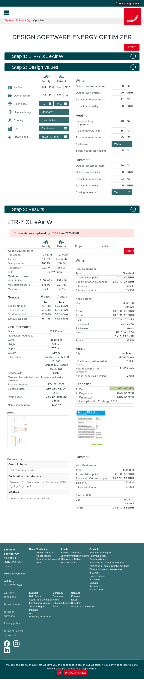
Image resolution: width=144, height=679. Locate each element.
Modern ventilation (45, 552)
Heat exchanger (23, 112)
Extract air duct (17, 310)
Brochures (94, 579)
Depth (11, 348)
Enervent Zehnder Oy (17, 20)
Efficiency (81, 286)
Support (33, 593)
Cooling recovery (86, 192)
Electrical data (16, 388)
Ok (59, 672)
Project (79, 246)
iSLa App (94, 572)
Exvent (74, 599)
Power (79, 340)
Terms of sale (12, 604)
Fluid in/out (82, 323)
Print (130, 251)
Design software (97, 559)
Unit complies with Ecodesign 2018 (96, 401)
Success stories (69, 562)
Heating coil (21, 136)
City (16, 128)
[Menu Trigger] (6, 12)
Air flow (18, 87)
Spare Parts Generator (40, 599)
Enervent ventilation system (75, 556)
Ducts (11, 331)
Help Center (35, 596)
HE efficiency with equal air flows (92, 363)
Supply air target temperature (85, 123)
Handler (104, 246)
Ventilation (41, 549)
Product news (96, 589)
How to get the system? (48, 559)
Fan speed (14, 254)
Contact (75, 593)
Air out (79, 315)
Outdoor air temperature (90, 86)
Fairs (55, 606)
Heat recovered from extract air (88, 370)
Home (32, 549)
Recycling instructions (40, 616)
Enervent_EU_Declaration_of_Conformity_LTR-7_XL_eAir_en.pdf (38, 484)
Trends (64, 549)
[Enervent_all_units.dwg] (19, 431)
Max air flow (15, 280)
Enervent (75, 596)
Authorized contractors (82, 606)
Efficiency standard (87, 290)
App (31, 613)
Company (58, 593)
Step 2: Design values (35, 67)
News (56, 599)
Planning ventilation (71, 559)
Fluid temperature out (88, 137)
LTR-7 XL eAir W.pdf (22, 470)
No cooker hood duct (20, 335)
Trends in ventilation (71, 552)
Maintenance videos (39, 603)
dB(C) (63, 296)
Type (79, 273)
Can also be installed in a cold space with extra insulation (35, 379)
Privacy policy (12, 623)
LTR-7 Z (56, 233)
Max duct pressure (19, 284)
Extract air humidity (87, 106)
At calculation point (20, 250)
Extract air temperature (89, 99)
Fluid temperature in (88, 130)
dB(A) (47, 296)
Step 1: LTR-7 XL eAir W (37, 56)
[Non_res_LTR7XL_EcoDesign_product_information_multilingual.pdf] (90, 427)
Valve (79, 332)
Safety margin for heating (91, 150)
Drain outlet (15, 396)
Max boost (14, 289)
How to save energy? (100, 552)
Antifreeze (82, 144)
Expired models (97, 576)
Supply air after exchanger (91, 281)
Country (18, 120)
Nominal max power (20, 404)
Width (11, 339)
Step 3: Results (28, 209)
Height (12, 344)
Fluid (79, 319)
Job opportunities (61, 603)
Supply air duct (17, 305)
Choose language (127, 3)
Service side (15, 372)
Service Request (37, 606)
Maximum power (18, 276)
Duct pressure (22, 95)
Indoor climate (43, 556)
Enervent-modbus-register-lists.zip (30, 498)
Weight (12, 352)
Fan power (14, 267)
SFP (10, 271)
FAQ (38, 562)
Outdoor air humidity (88, 92)
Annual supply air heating (91, 375)
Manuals (93, 583)
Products (94, 549)
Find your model (97, 556)
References (95, 586)
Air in (79, 311)
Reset (132, 47)
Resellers (76, 603)
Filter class (20, 103)
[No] (139, 670)
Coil (78, 302)
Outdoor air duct (17, 314)
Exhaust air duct (17, 318)
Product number (17, 384)
